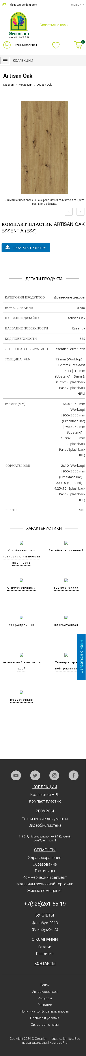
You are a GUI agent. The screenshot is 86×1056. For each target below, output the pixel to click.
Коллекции (44, 787)
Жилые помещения (44, 890)
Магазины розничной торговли (44, 884)
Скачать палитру (29, 248)
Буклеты (45, 915)
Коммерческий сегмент (45, 877)
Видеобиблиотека (44, 825)
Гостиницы (45, 870)
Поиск (45, 985)
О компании (45, 939)
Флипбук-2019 (45, 922)
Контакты (45, 963)
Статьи (44, 947)
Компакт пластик (45, 801)
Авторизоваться (45, 992)
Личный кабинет (25, 45)
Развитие (45, 953)
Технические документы (45, 818)
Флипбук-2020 (45, 929)
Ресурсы (45, 811)
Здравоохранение (44, 857)
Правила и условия (44, 1018)
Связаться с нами (45, 1025)
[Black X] (69, 212)
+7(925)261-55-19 (45, 904)
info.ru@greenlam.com (23, 4)
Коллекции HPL (44, 794)
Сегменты (45, 850)
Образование (45, 864)
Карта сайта (58, 1042)
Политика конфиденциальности (45, 1011)
